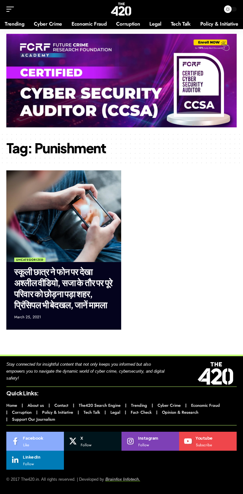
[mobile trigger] (11, 9)
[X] (93, 441)
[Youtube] (208, 441)
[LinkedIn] (35, 460)
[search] (214, 9)
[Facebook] (35, 441)
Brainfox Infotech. (122, 479)
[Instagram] (150, 441)
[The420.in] (121, 9)
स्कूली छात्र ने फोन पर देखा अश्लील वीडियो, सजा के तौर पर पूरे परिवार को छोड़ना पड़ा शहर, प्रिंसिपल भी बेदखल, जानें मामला (63, 288)
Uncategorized (29, 260)
